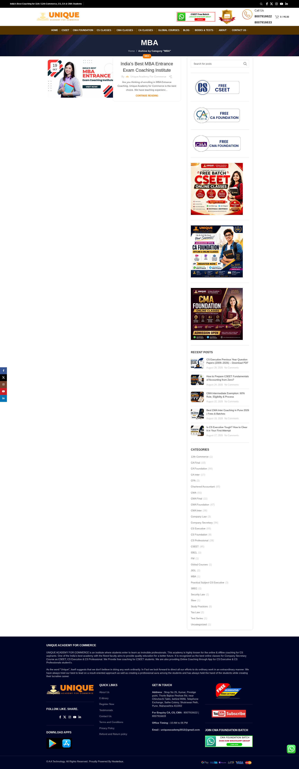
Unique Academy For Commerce (148, 76)
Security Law (198, 594)
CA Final (195, 462)
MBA (146, 56)
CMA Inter (196, 510)
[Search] (260, 4)
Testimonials (106, 710)
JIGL (193, 570)
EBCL (194, 552)
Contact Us (105, 716)
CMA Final (196, 498)
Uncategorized (199, 624)
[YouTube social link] (281, 4)
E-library (103, 698)
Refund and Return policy (113, 734)
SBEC (194, 588)
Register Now (106, 704)
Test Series (197, 618)
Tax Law (195, 612)
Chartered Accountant (203, 486)
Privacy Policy (106, 728)
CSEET (195, 546)
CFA (193, 480)
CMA (193, 492)
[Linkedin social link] (286, 4)
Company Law (199, 516)
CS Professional (199, 540)
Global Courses (199, 564)
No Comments (231, 368)
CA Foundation (199, 468)
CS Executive (198, 528)
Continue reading (147, 95)
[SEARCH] (245, 64)
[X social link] (271, 4)
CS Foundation (199, 534)
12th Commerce (200, 456)
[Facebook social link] (267, 4)
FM (192, 558)
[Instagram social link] (276, 4)
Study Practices (199, 606)
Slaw (193, 600)
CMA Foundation (200, 504)
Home (131, 51)
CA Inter (195, 474)
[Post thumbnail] (197, 364)
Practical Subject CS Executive (207, 582)
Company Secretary (202, 522)
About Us (104, 692)
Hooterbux (117, 761)
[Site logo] (58, 16)
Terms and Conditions (111, 722)
